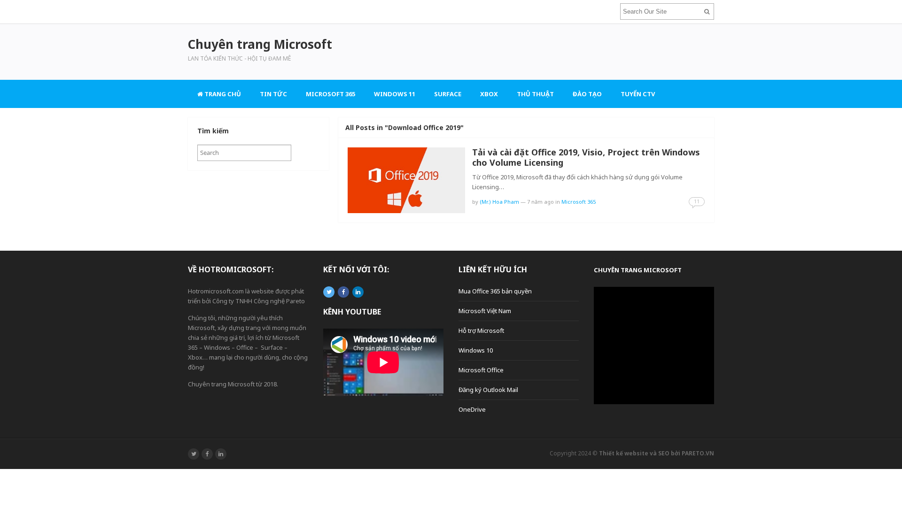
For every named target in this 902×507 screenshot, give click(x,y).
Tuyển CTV (638, 94)
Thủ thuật (535, 94)
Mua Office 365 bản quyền (495, 291)
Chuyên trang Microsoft (638, 270)
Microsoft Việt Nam (485, 311)
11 (697, 201)
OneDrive (472, 409)
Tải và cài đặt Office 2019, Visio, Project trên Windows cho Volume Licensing (586, 157)
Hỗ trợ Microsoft (481, 330)
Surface (447, 94)
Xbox (489, 94)
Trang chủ (222, 94)
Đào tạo (587, 94)
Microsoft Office (481, 370)
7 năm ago (540, 201)
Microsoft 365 (330, 94)
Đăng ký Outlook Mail (488, 389)
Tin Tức (273, 94)
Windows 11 (394, 94)
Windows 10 (476, 350)
